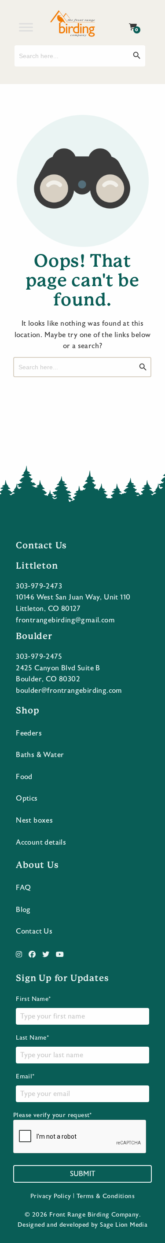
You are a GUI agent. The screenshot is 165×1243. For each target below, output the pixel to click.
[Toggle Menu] (26, 27)
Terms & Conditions (106, 1196)
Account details (41, 842)
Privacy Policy (50, 1196)
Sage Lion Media (123, 1224)
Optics (26, 798)
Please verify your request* (52, 1115)
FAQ (23, 888)
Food (24, 777)
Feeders (29, 733)
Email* (25, 1076)
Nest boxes (34, 820)
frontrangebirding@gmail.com (65, 620)
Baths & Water (40, 755)
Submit (82, 1174)
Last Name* (32, 1037)
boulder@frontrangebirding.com (69, 691)
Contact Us (34, 931)
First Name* (33, 999)
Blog (23, 910)
